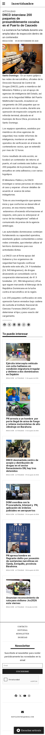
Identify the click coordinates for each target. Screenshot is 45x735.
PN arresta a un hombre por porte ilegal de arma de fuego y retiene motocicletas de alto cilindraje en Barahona (23, 422)
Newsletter (22, 633)
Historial (22, 630)
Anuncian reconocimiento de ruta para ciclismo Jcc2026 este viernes (22, 600)
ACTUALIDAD (8, 11)
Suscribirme (22, 671)
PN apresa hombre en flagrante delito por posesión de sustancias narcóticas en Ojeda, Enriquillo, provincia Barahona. (22, 561)
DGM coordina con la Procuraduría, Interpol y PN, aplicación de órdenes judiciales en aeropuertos (22, 506)
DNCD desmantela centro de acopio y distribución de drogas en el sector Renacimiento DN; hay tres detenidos (22, 465)
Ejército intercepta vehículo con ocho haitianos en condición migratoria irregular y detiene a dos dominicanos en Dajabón (23, 369)
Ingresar (22, 637)
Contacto (22, 626)
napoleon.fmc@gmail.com (22, 717)
